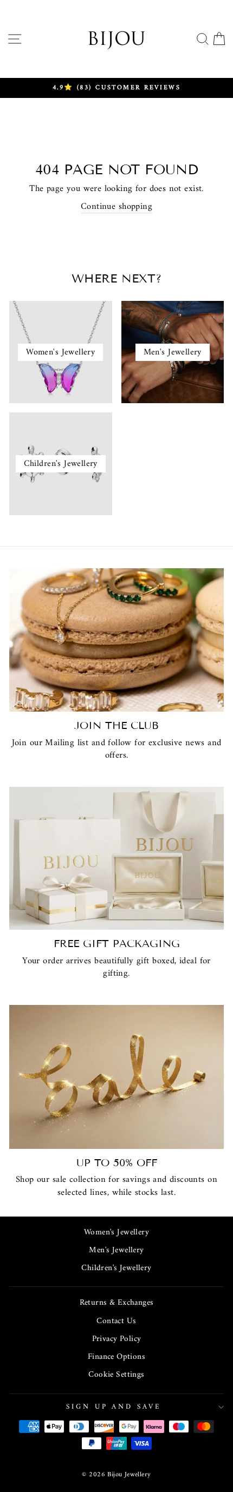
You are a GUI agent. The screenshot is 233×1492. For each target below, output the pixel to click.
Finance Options (116, 1357)
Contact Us (116, 1321)
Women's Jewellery (116, 1232)
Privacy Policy (116, 1339)
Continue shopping (116, 206)
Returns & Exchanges (117, 1303)
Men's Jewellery (116, 1250)
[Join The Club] (116, 640)
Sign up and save (114, 1407)
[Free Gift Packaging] (116, 858)
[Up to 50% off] (116, 1077)
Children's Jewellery (116, 1268)
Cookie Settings (116, 1375)
